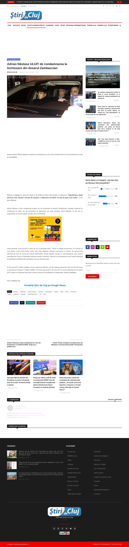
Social (23, 25)
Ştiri (9, 25)
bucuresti (73, 291)
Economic (50, 25)
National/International (76, 25)
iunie (61, 291)
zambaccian (48, 291)
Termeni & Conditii (116, 544)
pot (44, 294)
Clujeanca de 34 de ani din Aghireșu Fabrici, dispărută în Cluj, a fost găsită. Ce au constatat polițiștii (41, 463)
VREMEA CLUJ (102, 25)
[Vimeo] (113, 6)
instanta (15, 291)
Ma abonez (92, 276)
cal (40, 294)
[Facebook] (104, 6)
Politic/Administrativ (36, 25)
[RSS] (119, 6)
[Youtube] (117, 6)
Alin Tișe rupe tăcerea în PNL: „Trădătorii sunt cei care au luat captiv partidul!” (109, 141)
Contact (23, 6)
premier (23, 294)
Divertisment (113, 25)
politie (9, 294)
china (66, 291)
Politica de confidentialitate (101, 544)
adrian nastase (32, 291)
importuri (16, 294)
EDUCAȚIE (16, 25)
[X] (110, 6)
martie (56, 291)
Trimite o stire (32, 6)
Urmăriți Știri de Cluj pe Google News (45, 285)
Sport (62, 25)
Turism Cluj (91, 25)
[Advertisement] (85, 15)
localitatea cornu (32, 294)
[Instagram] (107, 6)
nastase (40, 291)
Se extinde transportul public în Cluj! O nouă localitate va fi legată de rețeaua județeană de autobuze (109, 95)
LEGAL (57, 25)
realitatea (22, 291)
